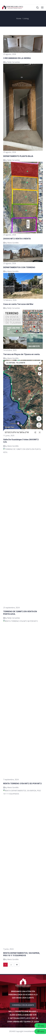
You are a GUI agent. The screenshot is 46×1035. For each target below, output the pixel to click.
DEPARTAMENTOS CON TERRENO (19, 267)
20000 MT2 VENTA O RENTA (17, 239)
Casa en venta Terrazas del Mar (18, 304)
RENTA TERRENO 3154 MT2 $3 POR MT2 (22, 783)
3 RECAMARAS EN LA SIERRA (17, 58)
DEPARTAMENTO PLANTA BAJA (18, 156)
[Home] (23, 983)
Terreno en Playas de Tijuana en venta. (21, 354)
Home (18, 18)
